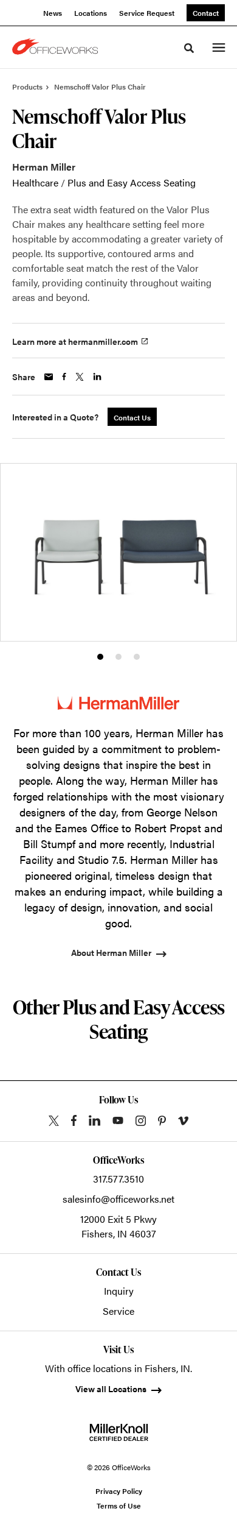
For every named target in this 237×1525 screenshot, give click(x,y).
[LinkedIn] (94, 1120)
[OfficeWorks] (57, 47)
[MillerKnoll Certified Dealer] (119, 1432)
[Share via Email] (48, 376)
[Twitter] (54, 1121)
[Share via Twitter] (79, 377)
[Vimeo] (183, 1120)
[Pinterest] (162, 1121)
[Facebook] (74, 1120)
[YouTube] (117, 1120)
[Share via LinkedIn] (97, 376)
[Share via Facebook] (64, 376)
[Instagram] (141, 1121)
